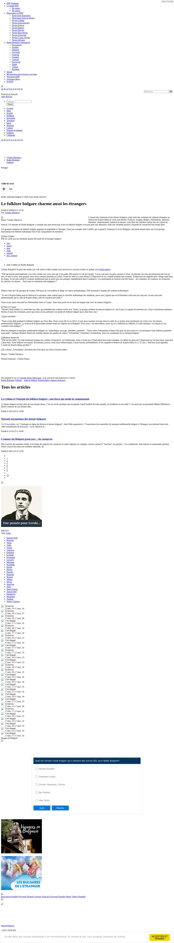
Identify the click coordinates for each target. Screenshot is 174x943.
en (2, 89)
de (5, 89)
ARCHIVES (6, 96)
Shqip (14, 64)
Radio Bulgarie (13, 160)
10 (8, 475)
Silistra (9, 579)
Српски (15, 59)
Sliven (9, 582)
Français (15, 55)
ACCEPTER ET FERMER (159, 937)
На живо (16, 8)
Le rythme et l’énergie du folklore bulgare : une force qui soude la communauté (45, 398)
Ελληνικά (16, 62)
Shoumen (11, 596)
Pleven (9, 569)
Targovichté (12, 591)
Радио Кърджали (20, 33)
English (15, 47)
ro (22, 89)
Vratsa (9, 547)
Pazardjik (11, 565)
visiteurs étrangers (57, 380)
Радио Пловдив (19, 35)
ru (7, 89)
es (11, 89)
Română (15, 69)
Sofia (9, 587)
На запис (16, 11)
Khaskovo (11, 594)
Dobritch (10, 552)
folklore (34, 380)
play (8, 243)
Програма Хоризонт (21, 15)
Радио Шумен (18, 40)
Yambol (10, 599)
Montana (10, 562)
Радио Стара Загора (21, 37)
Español (15, 57)
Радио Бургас (18, 25)
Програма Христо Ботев (23, 18)
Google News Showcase (30, 378)
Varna (9, 543)
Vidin (9, 545)
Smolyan (10, 584)
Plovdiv (10, 572)
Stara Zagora (12, 589)
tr (19, 89)
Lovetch (10, 560)
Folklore (10, 162)
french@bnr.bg (7, 926)
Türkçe (15, 67)
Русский (16, 52)
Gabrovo (10, 550)
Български (17, 45)
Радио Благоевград (20, 23)
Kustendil (11, 557)
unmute (10, 253)
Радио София (18, 20)
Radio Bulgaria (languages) (18, 42)
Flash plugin (104, 269)
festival (27, 380)
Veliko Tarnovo (13, 601)
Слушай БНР (13, 6)
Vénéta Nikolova (14, 157)
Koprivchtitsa (43, 380)
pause (9, 246)
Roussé (10, 577)
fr (9, 89)
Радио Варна (18, 28)
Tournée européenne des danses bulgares (23, 418)
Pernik (9, 567)
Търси (10, 104)
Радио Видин (18, 30)
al (18, 89)
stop (8, 248)
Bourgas (10, 540)
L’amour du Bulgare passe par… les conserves (26, 439)
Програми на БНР (15, 13)
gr (16, 89)
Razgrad (10, 574)
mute (9, 251)
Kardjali (10, 555)
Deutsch (15, 50)
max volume (12, 255)
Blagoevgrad (12, 538)
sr (13, 89)
